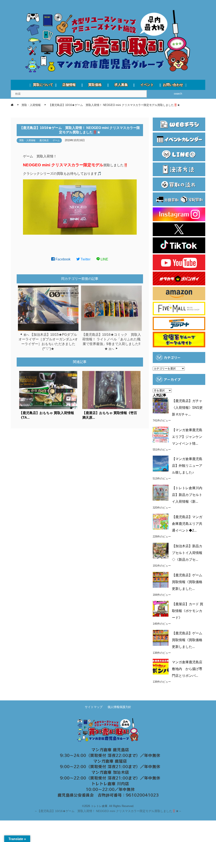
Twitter (85, 259)
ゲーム (56, 140)
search (178, 93)
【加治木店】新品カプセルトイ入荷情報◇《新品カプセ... (187, 552)
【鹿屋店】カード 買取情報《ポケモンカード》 (187, 610)
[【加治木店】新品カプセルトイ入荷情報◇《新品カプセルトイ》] (161, 551)
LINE (104, 259)
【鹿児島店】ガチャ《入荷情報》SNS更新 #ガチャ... (187, 407)
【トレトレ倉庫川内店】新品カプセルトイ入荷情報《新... (187, 494)
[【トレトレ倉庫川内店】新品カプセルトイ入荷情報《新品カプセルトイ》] (161, 493)
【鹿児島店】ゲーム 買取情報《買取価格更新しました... (187, 581)
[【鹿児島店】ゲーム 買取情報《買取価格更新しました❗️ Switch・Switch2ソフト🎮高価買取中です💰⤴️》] (161, 580)
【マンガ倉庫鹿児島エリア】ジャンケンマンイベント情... (187, 436)
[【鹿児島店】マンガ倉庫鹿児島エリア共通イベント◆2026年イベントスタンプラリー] (161, 521)
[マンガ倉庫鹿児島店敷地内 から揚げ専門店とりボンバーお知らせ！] (161, 667)
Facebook (62, 259)
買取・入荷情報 (27, 140)
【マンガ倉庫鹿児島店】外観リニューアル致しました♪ (187, 465)
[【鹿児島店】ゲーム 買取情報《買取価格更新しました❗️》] (161, 638)
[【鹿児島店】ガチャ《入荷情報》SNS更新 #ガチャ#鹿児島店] (161, 405)
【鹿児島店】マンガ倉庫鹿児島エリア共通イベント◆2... (187, 523)
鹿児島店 (44, 140)
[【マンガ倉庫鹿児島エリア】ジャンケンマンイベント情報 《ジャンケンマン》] (161, 435)
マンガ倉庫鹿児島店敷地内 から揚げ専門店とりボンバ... (187, 668)
